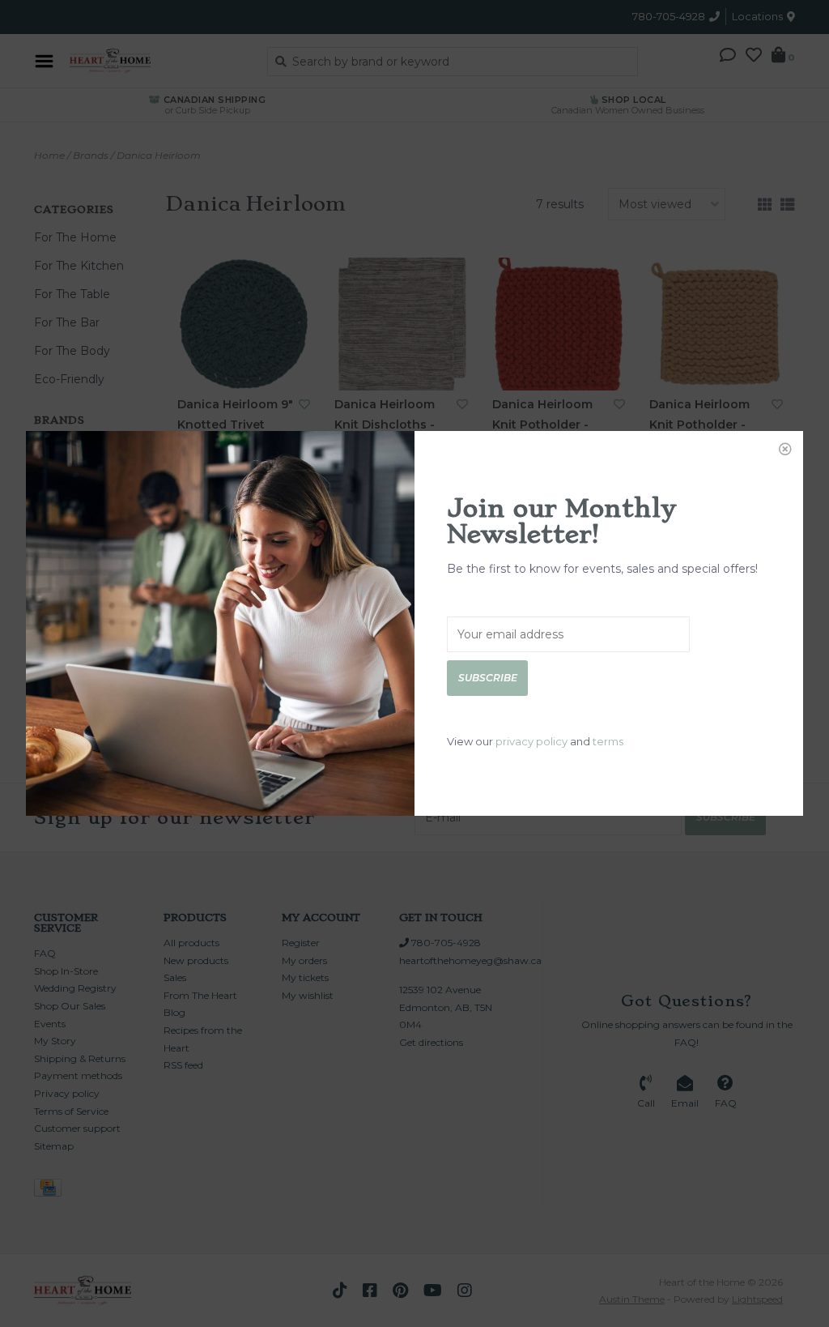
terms (608, 741)
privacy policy (531, 741)
